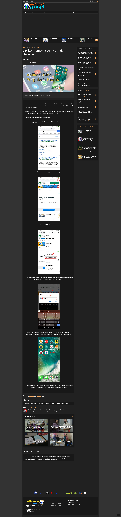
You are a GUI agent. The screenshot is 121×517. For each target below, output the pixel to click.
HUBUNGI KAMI (88, 12)
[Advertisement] (72, 6)
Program (37, 47)
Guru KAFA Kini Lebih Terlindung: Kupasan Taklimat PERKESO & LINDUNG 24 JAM (88, 132)
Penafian (53, 503)
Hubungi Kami (53, 505)
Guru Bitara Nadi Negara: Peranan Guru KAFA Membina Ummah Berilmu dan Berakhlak (34, 39)
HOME (27, 12)
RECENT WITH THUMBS (86, 126)
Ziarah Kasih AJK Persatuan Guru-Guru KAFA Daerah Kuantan (89, 40)
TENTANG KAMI (36, 12)
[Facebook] (32, 1)
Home (24, 47)
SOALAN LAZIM (66, 12)
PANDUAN (55, 12)
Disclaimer (60, 503)
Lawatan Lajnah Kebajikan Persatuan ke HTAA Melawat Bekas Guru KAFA (61, 442)
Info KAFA (31, 47)
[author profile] (26, 62)
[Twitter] (29, 1)
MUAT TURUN (77, 12)
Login (53, 500)
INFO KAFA (47, 12)
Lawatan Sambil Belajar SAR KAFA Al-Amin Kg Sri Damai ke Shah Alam (35, 428)
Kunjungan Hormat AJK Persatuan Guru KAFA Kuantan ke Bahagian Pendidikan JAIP (61, 427)
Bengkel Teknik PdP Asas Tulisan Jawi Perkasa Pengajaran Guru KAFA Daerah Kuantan (53, 39)
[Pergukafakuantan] (24, 1)
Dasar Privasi (59, 500)
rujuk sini (32, 105)
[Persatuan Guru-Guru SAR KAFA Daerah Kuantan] (33, 9)
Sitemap (59, 505)
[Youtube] (27, 1)
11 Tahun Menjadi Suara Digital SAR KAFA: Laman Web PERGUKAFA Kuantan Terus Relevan (72, 39)
